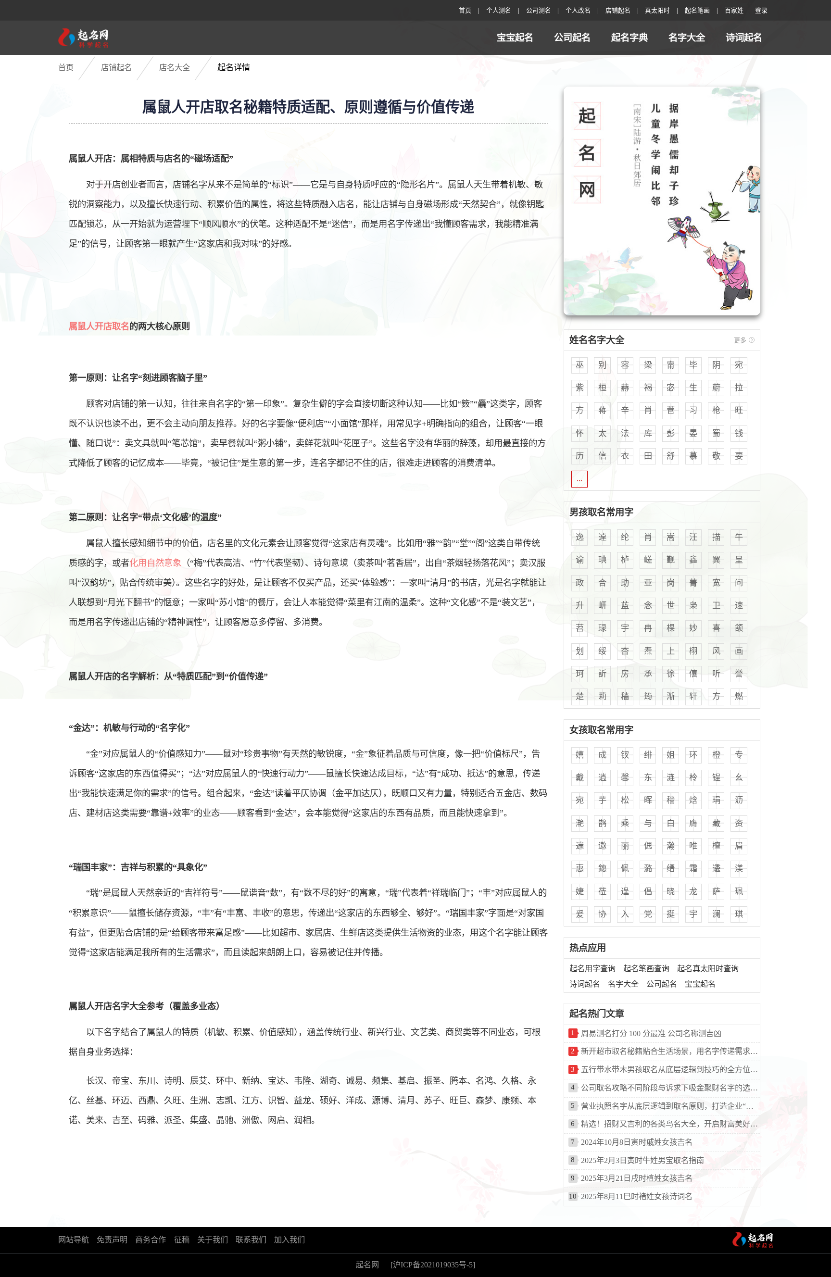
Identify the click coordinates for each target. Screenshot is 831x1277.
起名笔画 (697, 10)
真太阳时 (657, 10)
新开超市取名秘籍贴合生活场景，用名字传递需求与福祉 (670, 1051)
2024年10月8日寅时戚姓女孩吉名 (636, 1142)
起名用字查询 (592, 968)
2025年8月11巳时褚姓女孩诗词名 (636, 1196)
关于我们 (212, 1240)
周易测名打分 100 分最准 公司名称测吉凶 (651, 1033)
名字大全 (686, 38)
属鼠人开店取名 (99, 326)
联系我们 (251, 1240)
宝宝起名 (515, 38)
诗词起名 (744, 38)
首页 (465, 10)
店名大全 (174, 67)
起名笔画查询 (646, 968)
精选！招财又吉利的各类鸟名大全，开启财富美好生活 (670, 1124)
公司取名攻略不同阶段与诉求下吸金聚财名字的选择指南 (670, 1088)
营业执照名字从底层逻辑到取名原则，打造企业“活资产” (670, 1106)
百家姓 (734, 10)
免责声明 (112, 1240)
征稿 (181, 1240)
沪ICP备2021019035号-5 (433, 1265)
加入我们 (289, 1240)
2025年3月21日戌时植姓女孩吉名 (636, 1178)
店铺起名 (116, 67)
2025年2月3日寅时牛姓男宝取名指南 (642, 1160)
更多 (740, 340)
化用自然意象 (155, 563)
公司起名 (572, 38)
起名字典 (629, 38)
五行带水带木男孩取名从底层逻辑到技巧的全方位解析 (670, 1069)
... (579, 478)
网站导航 (73, 1240)
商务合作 (150, 1240)
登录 (761, 10)
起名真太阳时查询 (708, 968)
